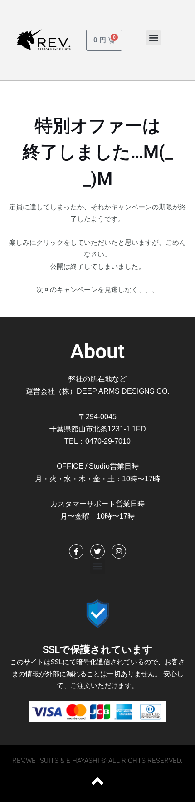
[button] (153, 37)
